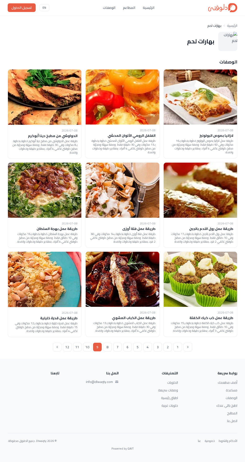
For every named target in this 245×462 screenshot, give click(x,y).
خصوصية (210, 441)
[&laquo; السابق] (188, 347)
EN (44, 7)
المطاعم (129, 7)
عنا (199, 441)
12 (67, 347)
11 (77, 347)
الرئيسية (148, 7)
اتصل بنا (232, 421)
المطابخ (232, 413)
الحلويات (172, 382)
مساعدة (231, 390)
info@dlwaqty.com (99, 381)
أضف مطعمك (227, 382)
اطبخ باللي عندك (226, 405)
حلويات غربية (169, 405)
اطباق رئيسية (169, 398)
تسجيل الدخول (21, 8)
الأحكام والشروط (228, 441)
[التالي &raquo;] (57, 347)
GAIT (131, 448)
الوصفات (109, 7)
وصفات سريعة (168, 390)
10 (87, 347)
